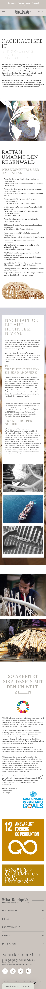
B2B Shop (23, 6)
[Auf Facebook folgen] (5, 971)
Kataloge (21, 3)
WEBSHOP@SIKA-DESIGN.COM (17, 964)
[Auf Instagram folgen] (13, 971)
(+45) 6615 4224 (10, 962)
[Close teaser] (34, 983)
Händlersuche (11, 3)
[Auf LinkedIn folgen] (28, 971)
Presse (27, 3)
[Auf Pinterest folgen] (20, 971)
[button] (18, 986)
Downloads (35, 3)
